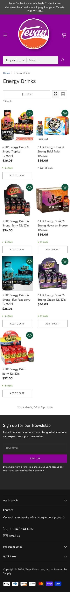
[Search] (62, 60)
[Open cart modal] (64, 35)
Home (6, 73)
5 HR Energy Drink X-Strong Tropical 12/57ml (15, 151)
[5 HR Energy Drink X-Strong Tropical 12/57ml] (17, 125)
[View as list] (63, 94)
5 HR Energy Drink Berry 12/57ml (14, 371)
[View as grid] (55, 94)
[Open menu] (5, 35)
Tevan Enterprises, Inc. (37, 569)
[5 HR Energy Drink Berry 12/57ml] (17, 347)
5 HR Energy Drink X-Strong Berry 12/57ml (15, 223)
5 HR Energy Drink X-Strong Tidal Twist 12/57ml (51, 151)
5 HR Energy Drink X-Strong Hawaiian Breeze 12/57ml (53, 225)
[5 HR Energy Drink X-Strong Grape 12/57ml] (52, 273)
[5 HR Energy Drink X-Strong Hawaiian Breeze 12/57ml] (52, 199)
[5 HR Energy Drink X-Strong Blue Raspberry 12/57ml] (17, 273)
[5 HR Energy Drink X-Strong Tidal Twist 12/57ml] (52, 125)
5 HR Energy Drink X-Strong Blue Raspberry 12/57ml (16, 299)
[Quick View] (29, 113)
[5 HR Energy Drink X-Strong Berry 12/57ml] (17, 199)
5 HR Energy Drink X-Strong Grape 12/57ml (52, 297)
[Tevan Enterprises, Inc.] (35, 35)
